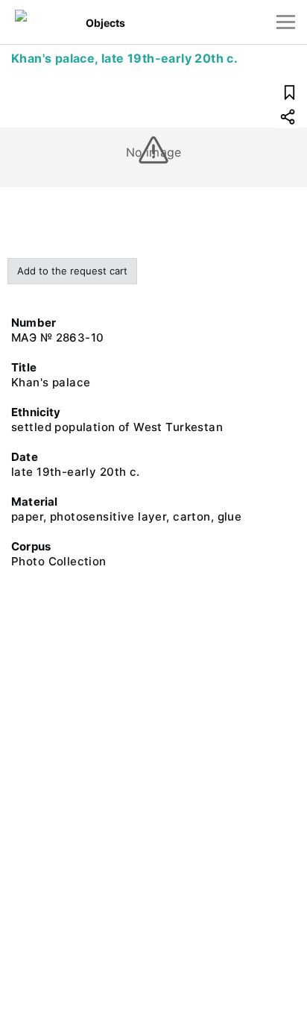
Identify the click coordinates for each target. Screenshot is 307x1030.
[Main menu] (286, 22)
